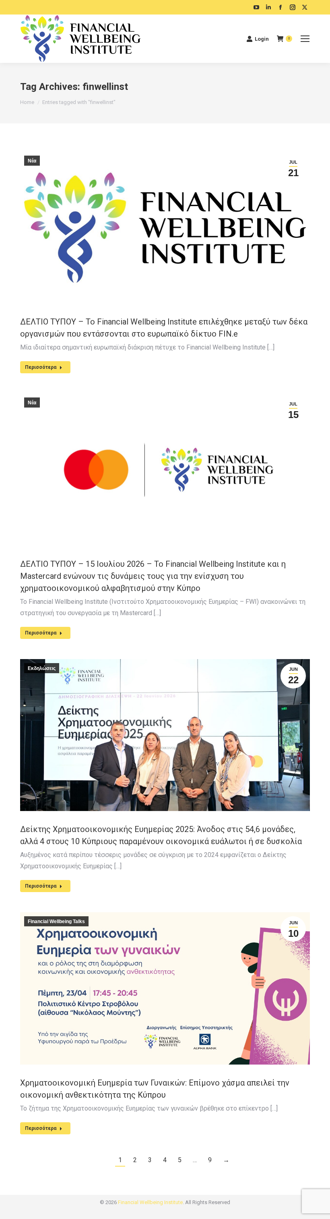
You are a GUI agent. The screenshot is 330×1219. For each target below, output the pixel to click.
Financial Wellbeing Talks (56, 921)
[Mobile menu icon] (305, 39)
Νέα (32, 161)
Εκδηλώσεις (42, 668)
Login (262, 39)
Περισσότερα (40, 367)
